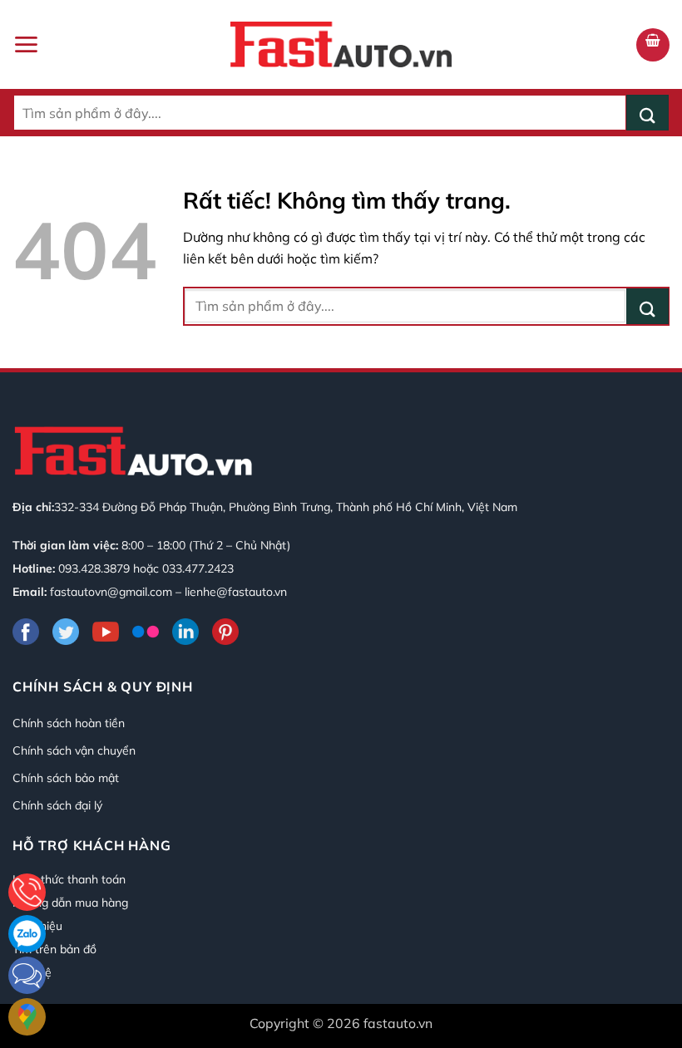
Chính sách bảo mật (65, 777)
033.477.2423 (198, 568)
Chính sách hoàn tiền (68, 723)
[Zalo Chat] (27, 933)
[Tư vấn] (27, 892)
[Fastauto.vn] (341, 44)
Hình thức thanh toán (69, 879)
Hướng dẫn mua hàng (70, 902)
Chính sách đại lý (57, 805)
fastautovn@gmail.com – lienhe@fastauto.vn (168, 591)
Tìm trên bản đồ (54, 949)
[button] (25, 44)
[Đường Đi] (27, 1017)
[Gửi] (647, 112)
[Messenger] (27, 975)
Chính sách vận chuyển (74, 750)
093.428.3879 (94, 568)
